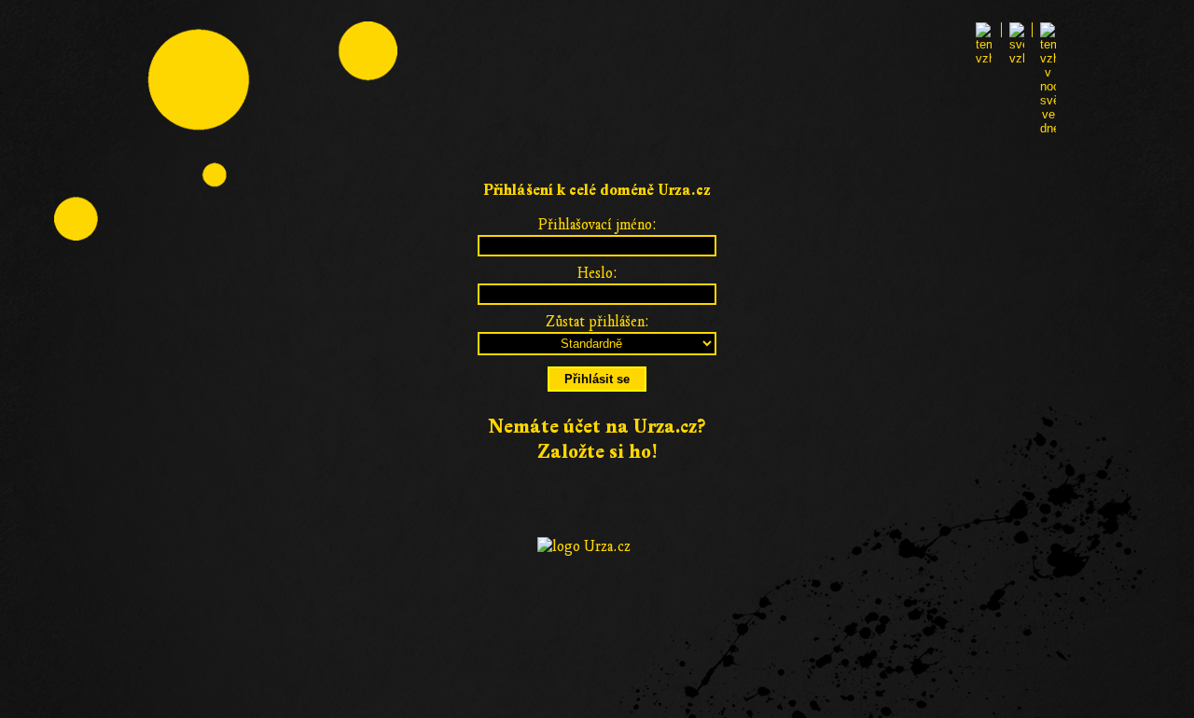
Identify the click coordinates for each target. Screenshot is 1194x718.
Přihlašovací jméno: (597, 224)
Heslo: (597, 273)
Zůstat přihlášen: (597, 321)
